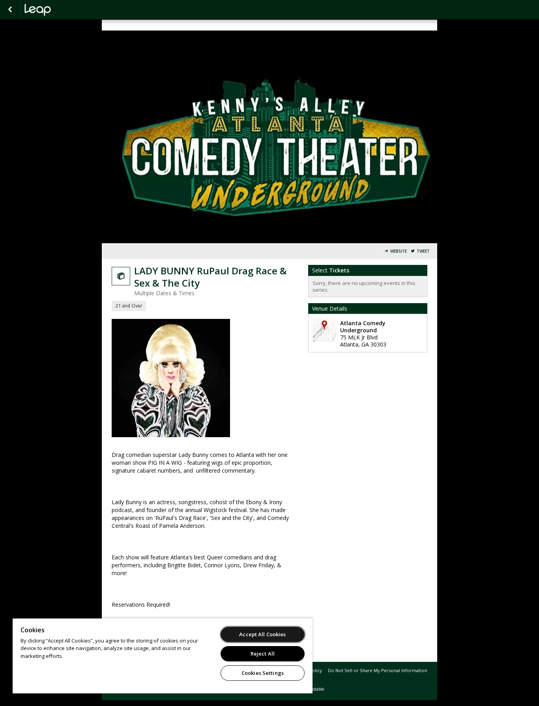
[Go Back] (10, 10)
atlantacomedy (63, 10)
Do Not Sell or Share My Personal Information (377, 670)
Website (398, 251)
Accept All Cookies (262, 634)
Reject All (263, 653)
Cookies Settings (262, 672)
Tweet (423, 251)
